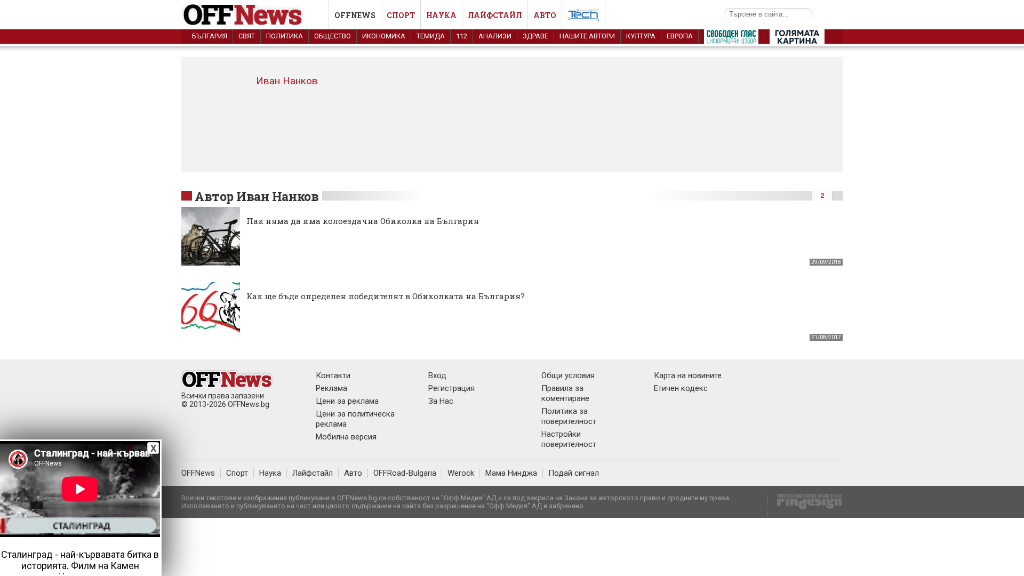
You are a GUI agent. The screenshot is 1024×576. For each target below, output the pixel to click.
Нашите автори (587, 36)
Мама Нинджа (511, 473)
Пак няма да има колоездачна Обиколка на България (362, 220)
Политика (284, 36)
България (209, 36)
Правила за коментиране (565, 393)
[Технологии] (583, 17)
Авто (544, 15)
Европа (680, 36)
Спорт (401, 15)
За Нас (440, 401)
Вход (437, 375)
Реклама (331, 388)
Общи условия (568, 375)
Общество (332, 36)
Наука (441, 15)
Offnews (354, 15)
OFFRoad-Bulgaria (404, 473)
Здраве (535, 36)
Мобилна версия (346, 437)
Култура (640, 36)
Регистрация (451, 388)
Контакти (333, 375)
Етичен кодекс (681, 388)
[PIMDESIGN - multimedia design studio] (805, 505)
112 (461, 36)
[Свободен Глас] (731, 39)
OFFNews (198, 473)
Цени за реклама (347, 401)
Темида (431, 36)
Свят (246, 36)
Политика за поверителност (568, 416)
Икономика (383, 36)
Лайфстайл (495, 15)
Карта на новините (688, 375)
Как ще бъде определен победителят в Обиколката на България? (385, 296)
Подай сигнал (573, 473)
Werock (460, 473)
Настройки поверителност (568, 439)
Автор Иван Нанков (256, 196)
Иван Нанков (287, 81)
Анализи (494, 36)
